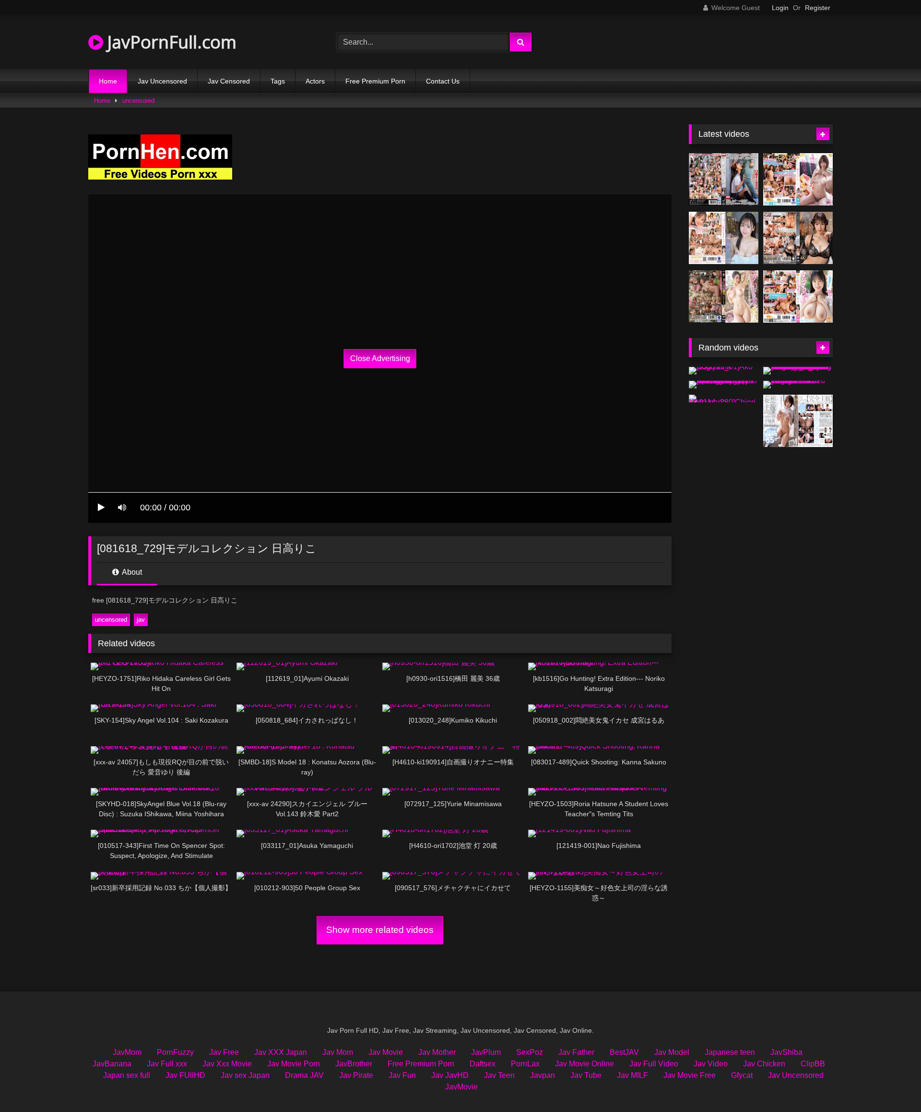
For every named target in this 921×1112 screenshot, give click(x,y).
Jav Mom (337, 1052)
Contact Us (443, 81)
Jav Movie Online (584, 1064)
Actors (315, 81)
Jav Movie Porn (293, 1064)
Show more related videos (380, 930)
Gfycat (742, 1075)
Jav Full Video (653, 1064)
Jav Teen (499, 1075)
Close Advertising (380, 358)
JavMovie (461, 1087)
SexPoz (529, 1052)
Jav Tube (586, 1075)
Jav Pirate (356, 1075)
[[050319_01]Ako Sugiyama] (723, 371)
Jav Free (224, 1052)
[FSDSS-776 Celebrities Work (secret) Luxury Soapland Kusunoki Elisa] (798, 238)
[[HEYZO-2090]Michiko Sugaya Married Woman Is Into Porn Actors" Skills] (798, 384)
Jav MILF (632, 1075)
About (131, 572)
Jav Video (711, 1064)
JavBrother (353, 1064)
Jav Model (671, 1052)
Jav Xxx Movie (227, 1064)
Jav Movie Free (689, 1075)
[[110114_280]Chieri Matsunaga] (723, 398)
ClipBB (813, 1064)
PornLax (525, 1064)
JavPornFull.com (169, 42)
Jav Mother (437, 1052)
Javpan (542, 1075)
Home (108, 81)
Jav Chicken (764, 1064)
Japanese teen (730, 1052)
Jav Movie (385, 1052)
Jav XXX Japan (280, 1052)
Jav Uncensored (162, 81)
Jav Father (576, 1052)
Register (817, 8)
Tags (278, 81)
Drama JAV (304, 1075)
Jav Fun (402, 1075)
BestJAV (624, 1052)
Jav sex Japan (245, 1075)
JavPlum (486, 1052)
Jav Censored (229, 81)
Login (780, 8)
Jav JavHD (450, 1075)
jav (141, 619)
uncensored (138, 100)
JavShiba (786, 1052)
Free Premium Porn (375, 81)
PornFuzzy (175, 1052)
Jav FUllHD (185, 1075)
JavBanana (112, 1064)
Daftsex (483, 1064)
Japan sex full (126, 1075)
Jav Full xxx (167, 1064)
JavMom (127, 1052)
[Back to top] (891, 1083)
